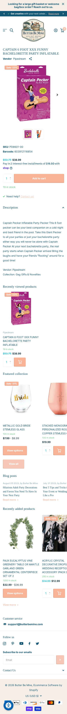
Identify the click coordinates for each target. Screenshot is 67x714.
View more (9, 604)
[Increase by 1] (11, 175)
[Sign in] (56, 30)
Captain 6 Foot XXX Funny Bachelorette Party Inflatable (21, 341)
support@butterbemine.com (25, 624)
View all (13, 463)
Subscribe (60, 659)
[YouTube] (21, 643)
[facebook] (29, 643)
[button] (4, 14)
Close (63, 4)
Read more (53, 13)
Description (10, 207)
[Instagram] (4, 643)
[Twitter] (37, 643)
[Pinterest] (12, 643)
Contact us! (27, 196)
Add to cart (39, 178)
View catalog (5, 30)
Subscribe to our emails (17, 652)
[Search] (11, 30)
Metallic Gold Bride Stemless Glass (16, 427)
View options (15, 450)
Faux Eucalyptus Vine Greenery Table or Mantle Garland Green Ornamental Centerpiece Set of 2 (21, 568)
